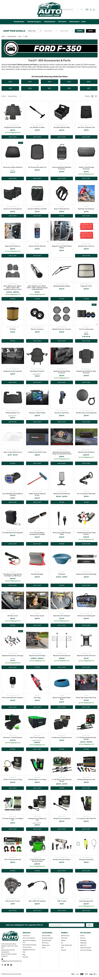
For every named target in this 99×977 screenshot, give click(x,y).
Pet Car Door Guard (37, 616)
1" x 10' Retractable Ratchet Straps (62, 780)
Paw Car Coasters (37, 329)
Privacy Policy (27, 947)
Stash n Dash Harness (62, 209)
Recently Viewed (85, 948)
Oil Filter (13, 329)
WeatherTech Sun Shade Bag (86, 574)
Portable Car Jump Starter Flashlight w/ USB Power (12, 575)
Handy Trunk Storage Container (86, 168)
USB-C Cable (61, 901)
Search (80, 31)
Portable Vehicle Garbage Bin (13, 533)
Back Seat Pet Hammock (61, 616)
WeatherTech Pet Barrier (61, 655)
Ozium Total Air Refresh (37, 246)
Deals (83, 21)
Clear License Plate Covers (12, 452)
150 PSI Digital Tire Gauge (37, 779)
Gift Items (62, 21)
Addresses (83, 943)
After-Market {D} (66, 945)
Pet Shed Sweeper (37, 574)
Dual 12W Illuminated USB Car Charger (13, 494)
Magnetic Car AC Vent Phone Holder (62, 247)
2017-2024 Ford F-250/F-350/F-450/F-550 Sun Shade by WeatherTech (37, 287)
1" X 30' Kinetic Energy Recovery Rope (37, 860)
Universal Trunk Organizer (12, 209)
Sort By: (3, 96)
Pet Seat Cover (13, 616)
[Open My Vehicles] (86, 9)
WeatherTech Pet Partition (86, 655)
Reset (90, 31)
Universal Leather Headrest (13, 167)
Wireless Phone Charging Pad (86, 413)
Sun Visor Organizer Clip (86, 127)
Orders (82, 935)
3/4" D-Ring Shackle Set (12, 859)
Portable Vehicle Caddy (62, 127)
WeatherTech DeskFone (62, 494)
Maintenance (74, 21)
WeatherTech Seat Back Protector (61, 372)
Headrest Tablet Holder (37, 413)
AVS (62, 948)
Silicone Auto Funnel (13, 901)
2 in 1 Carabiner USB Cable (86, 494)
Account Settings (86, 950)
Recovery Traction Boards (12, 737)
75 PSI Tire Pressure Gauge (12, 779)
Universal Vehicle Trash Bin (37, 209)
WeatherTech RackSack (86, 452)
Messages (83, 940)
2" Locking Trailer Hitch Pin (86, 818)
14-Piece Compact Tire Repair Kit (12, 819)
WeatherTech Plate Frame (37, 452)
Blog (24, 954)
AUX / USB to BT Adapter (37, 901)
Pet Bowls (61, 574)
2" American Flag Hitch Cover (62, 737)
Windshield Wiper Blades (61, 286)
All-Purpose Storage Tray (37, 167)
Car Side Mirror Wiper (37, 127)
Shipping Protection (29, 950)
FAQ (24, 952)
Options (61, 215)
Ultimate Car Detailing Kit (86, 616)
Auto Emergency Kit (86, 901)
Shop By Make (19, 21)
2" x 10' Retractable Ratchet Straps (86, 738)
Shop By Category (34, 21)
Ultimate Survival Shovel (61, 818)
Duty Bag (37, 697)
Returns (82, 938)
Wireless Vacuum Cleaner (61, 859)
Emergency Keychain (86, 859)
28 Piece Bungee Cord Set (86, 779)
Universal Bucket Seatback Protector (61, 168)
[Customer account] (94, 10)
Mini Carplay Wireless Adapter (12, 697)
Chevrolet (64, 938)
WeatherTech (65, 935)
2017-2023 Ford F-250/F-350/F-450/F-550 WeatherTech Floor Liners (12, 287)
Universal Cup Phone (62, 413)
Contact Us (26, 935)
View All (63, 950)
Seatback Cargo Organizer (12, 371)
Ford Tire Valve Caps (86, 329)
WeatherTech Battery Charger (12, 655)
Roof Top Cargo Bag (37, 737)
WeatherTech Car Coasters (61, 329)
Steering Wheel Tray (13, 413)
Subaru (63, 940)
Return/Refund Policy (29, 945)
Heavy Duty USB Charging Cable (62, 533)
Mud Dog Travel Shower (86, 209)
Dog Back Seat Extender (12, 127)
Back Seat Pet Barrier (12, 246)
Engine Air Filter (86, 286)
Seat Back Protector (37, 371)
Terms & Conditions (29, 938)
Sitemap (25, 957)
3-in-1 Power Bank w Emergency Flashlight (37, 533)
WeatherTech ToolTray (86, 246)
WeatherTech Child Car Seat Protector (86, 372)
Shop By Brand (49, 21)
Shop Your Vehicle (14, 31)
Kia (62, 943)
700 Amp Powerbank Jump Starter (86, 533)
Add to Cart (13, 137)
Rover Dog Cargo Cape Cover (86, 697)
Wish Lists (83, 945)
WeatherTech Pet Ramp (37, 655)
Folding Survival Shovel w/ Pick (37, 819)
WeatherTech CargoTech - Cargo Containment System (61, 453)
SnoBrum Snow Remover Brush (37, 494)
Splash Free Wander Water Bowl (62, 698)
